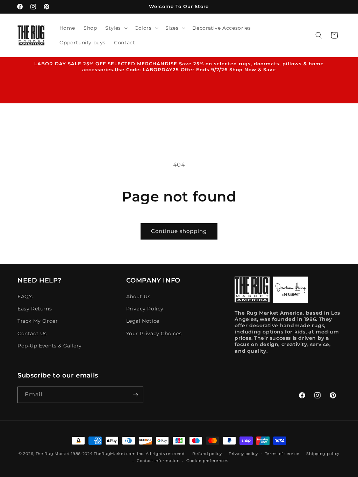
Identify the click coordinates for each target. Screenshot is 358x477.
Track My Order (37, 321)
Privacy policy (243, 453)
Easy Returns (34, 309)
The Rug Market (53, 453)
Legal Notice (142, 321)
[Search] (319, 35)
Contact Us (32, 333)
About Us (138, 296)
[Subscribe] (135, 395)
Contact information (158, 460)
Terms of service (282, 453)
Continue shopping (179, 231)
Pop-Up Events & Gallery (49, 346)
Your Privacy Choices (154, 333)
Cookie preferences (207, 460)
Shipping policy (322, 453)
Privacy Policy (145, 309)
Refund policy (207, 453)
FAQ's (25, 296)
